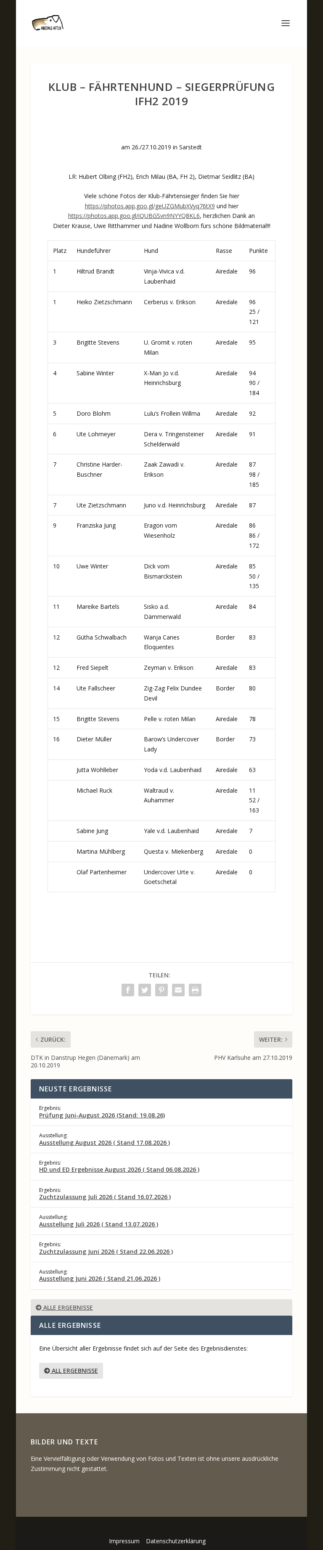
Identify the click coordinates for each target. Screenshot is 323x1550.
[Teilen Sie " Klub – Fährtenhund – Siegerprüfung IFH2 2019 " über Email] (178, 990)
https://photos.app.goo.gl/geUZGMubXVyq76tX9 (150, 206)
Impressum (124, 1541)
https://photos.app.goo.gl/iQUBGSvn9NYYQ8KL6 (134, 216)
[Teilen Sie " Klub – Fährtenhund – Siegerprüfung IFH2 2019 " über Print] (195, 990)
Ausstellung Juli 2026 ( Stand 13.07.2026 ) (98, 1224)
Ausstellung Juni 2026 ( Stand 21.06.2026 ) (99, 1278)
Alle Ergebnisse (67, 1307)
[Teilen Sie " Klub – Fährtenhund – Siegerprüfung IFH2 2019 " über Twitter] (144, 990)
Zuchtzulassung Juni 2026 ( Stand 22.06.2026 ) (106, 1251)
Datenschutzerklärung (176, 1541)
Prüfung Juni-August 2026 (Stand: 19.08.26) (102, 1115)
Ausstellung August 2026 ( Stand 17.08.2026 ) (104, 1143)
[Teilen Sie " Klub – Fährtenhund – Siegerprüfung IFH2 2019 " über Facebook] (127, 990)
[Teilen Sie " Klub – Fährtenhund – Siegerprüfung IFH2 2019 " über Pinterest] (161, 990)
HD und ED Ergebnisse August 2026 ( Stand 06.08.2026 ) (119, 1169)
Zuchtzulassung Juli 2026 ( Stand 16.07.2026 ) (105, 1197)
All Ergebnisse (74, 1371)
